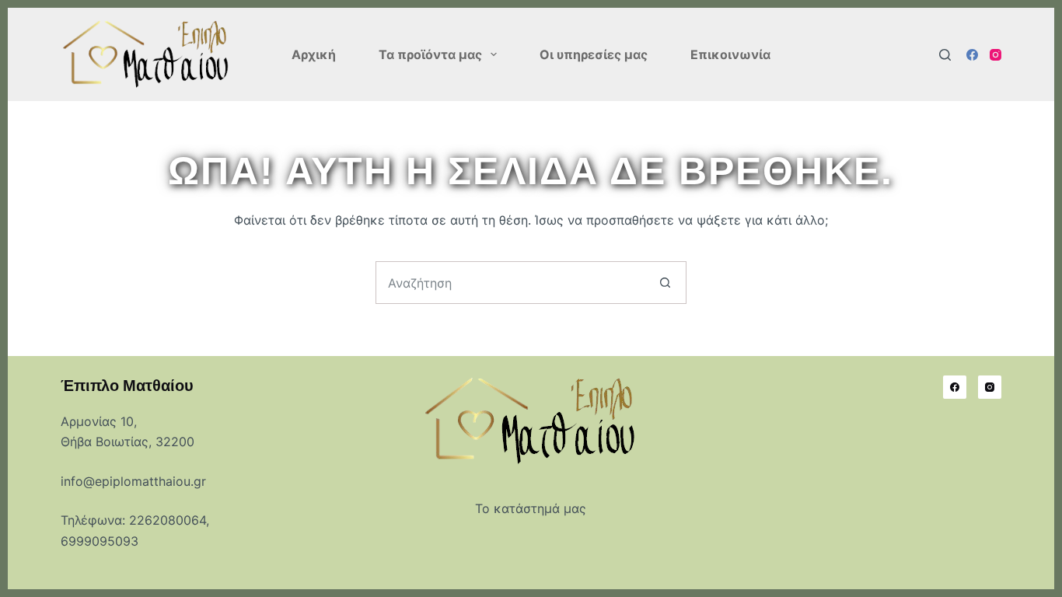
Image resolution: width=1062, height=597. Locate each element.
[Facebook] (972, 55)
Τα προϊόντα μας (430, 54)
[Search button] (665, 282)
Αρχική (314, 54)
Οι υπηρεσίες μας (594, 54)
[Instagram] (995, 55)
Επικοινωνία (730, 54)
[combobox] (510, 282)
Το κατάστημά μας (530, 508)
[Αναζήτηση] (945, 55)
